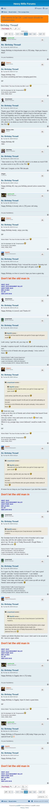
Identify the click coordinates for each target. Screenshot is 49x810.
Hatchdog (9, 149)
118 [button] (21, 34)
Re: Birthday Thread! (11, 45)
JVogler (3, 173)
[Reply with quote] (42, 39)
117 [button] (17, 34)
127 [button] (40, 34)
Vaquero (8, 62)
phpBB (18, 805)
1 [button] (12, 34)
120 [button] (30, 34)
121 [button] (34, 34)
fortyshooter (8, 99)
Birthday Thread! (9, 25)
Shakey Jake (10, 129)
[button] (6, 34)
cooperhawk (8, 318)
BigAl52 (7, 252)
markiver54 (10, 38)
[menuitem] (3, 8)
